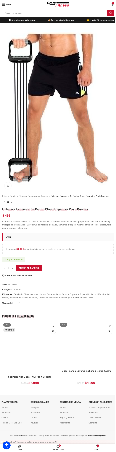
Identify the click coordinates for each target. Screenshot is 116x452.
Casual (3, 416)
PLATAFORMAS (8, 400)
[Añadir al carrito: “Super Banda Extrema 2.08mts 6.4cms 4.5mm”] (107, 328)
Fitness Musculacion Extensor (53, 294)
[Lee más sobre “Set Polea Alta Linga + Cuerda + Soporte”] (52, 328)
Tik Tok (32, 416)
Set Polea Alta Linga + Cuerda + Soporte (29, 372)
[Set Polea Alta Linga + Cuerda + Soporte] (29, 343)
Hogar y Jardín (65, 416)
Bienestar (5, 411)
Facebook (34, 411)
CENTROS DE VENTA (69, 400)
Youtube (33, 421)
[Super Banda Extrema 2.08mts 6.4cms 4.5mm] (85, 341)
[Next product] (11, 202)
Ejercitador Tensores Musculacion (29, 291)
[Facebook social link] (15, 300)
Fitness (3, 406)
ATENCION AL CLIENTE (99, 400)
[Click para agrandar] (8, 185)
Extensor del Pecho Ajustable (23, 294)
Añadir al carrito (29, 265)
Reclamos (92, 411)
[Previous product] (4, 202)
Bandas (44, 196)
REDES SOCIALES (38, 400)
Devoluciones (93, 416)
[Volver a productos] (8, 202)
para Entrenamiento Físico (80, 294)
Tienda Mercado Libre (10, 421)
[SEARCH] (110, 13)
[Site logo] (58, 4)
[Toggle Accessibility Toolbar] (6, 445)
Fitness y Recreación (29, 196)
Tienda (13, 196)
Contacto (91, 421)
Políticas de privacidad (98, 406)
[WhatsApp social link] (18, 300)
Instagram (34, 406)
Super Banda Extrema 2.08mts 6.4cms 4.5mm (84, 366)
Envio (8, 233)
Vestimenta (63, 421)
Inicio (4, 196)
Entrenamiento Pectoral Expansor (63, 291)
